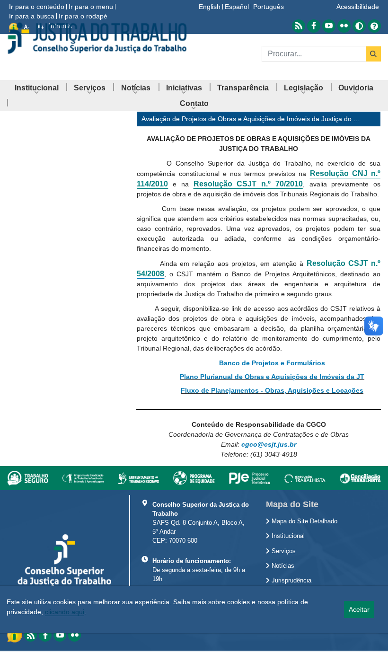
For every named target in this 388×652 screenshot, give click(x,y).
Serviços (283, 551)
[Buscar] (373, 54)
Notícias (282, 566)
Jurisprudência (290, 580)
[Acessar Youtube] (328, 26)
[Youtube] (59, 635)
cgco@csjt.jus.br (268, 444)
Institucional (287, 536)
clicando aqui (64, 612)
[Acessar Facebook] (313, 26)
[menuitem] (36, 88)
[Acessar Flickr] (344, 26)
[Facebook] (45, 635)
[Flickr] (74, 635)
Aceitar (359, 609)
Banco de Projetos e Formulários (272, 363)
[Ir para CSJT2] (97, 38)
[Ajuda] (374, 26)
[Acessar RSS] (298, 26)
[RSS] (30, 635)
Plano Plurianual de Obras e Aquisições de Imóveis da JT (272, 376)
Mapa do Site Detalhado (303, 521)
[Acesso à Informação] (15, 634)
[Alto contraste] (359, 26)
